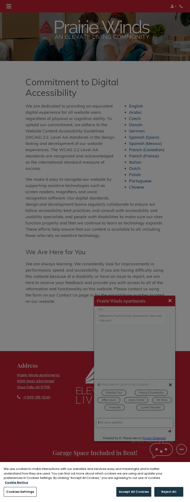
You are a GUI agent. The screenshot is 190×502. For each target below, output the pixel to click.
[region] (95, 482)
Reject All (168, 492)
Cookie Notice (16, 482)
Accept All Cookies (134, 492)
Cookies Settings (20, 492)
